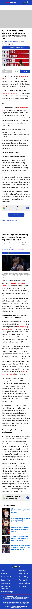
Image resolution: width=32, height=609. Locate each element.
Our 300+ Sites (24, 574)
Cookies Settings (7, 592)
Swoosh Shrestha (9, 250)
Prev (6, 71)
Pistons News (10, 557)
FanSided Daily (6, 577)
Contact (4, 574)
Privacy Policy (6, 580)
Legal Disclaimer (25, 583)
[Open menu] (3, 3)
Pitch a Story (23, 577)
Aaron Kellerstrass (9, 41)
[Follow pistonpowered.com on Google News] (27, 208)
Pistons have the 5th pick (10, 93)
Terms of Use (23, 580)
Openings (22, 570)
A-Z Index (22, 586)
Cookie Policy (5, 583)
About (3, 570)
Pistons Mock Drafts (12, 220)
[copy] (12, 44)
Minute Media (10, 596)
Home (3, 220)
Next (25, 71)
